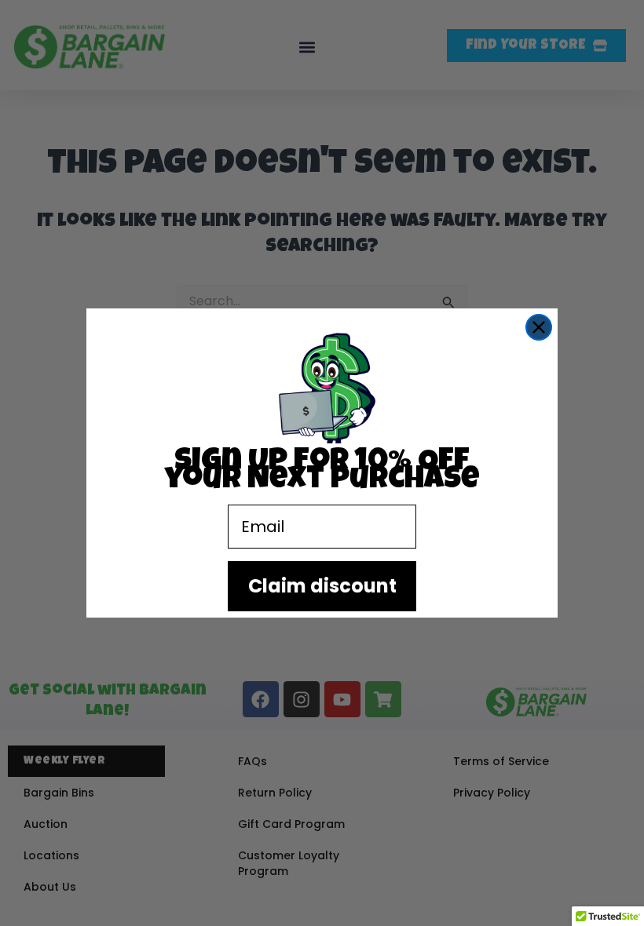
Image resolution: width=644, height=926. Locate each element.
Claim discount (322, 586)
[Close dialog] (538, 327)
